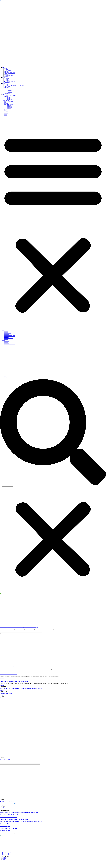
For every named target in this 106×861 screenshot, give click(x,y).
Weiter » (4, 807)
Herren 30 (8, 89)
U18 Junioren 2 (9, 98)
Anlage (3, 77)
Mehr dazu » (2, 670)
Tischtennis (6, 111)
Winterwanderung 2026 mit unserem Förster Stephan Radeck (14, 681)
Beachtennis (9, 108)
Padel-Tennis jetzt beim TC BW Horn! (8, 801)
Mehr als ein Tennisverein (8, 101)
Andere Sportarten (5, 100)
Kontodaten (6, 74)
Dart (5, 110)
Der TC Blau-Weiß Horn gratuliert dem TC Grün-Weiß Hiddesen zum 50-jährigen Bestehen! (21, 688)
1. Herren (8, 88)
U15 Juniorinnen (9, 99)
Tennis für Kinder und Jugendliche (10, 95)
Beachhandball (9, 107)
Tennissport (4, 83)
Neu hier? (6, 68)
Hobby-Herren (9, 90)
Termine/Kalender (7, 70)
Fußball (5, 114)
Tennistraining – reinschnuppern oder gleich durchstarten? (14, 85)
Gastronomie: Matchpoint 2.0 (9, 81)
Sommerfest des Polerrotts (6, 693)
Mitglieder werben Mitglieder (9, 72)
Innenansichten (7, 82)
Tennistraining (6, 84)
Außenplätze (6, 78)
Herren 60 (8, 91)
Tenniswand (6, 80)
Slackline (6, 112)
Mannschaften (6, 87)
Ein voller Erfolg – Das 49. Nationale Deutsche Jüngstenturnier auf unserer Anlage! (19, 627)
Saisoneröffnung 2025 (5, 759)
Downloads (6, 76)
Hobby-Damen (9, 92)
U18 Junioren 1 (9, 97)
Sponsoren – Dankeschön (8, 75)
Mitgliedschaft (6, 71)
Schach (5, 115)
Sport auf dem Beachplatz (8, 104)
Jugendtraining (7, 93)
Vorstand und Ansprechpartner (9, 73)
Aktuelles (6, 69)
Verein (3, 67)
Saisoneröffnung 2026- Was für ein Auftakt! (10, 666)
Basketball (6, 113)
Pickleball (6, 103)
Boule (5, 109)
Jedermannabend (7, 86)
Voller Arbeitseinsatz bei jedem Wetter (8, 674)
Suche (1, 485)
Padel (5, 102)
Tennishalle (6, 79)
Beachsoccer (9, 105)
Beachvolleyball (9, 106)
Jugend (3, 94)
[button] (53, 223)
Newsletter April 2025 (5, 830)
